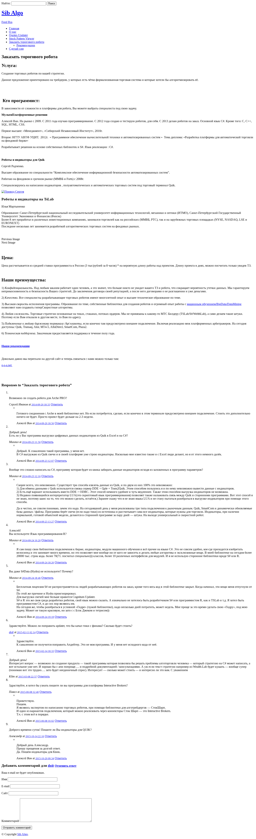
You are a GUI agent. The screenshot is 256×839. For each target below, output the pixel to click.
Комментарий (10, 820)
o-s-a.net (6, 365)
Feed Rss (6, 22)
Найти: (5, 3)
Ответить (57, 404)
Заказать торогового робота (26, 42)
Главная (14, 28)
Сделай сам (16, 48)
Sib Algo (12, 12)
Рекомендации (25, 45)
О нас (12, 31)
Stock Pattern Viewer (21, 38)
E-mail (5, 786)
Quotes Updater (18, 35)
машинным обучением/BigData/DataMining (214, 304)
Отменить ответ (65, 765)
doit (11, 632)
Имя (4, 779)
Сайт (4, 793)
